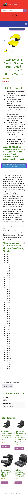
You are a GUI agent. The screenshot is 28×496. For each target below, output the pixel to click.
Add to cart (4, 482)
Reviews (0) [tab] (8, 386)
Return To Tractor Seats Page (17, 29)
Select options (5, 446)
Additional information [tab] (11, 382)
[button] (14, 166)
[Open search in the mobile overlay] (14, 10)
